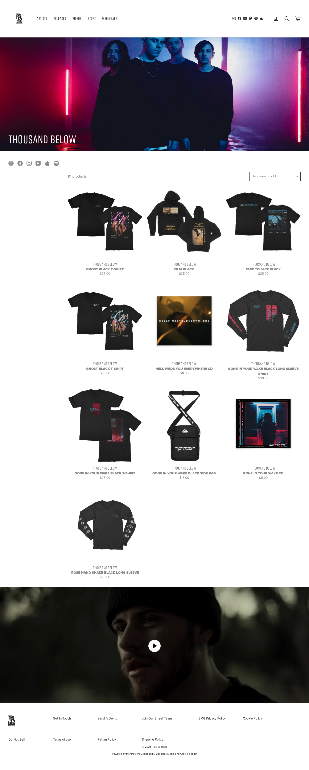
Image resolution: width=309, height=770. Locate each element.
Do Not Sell (16, 739)
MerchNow (132, 753)
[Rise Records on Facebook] (20, 163)
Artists (42, 18)
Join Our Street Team (157, 718)
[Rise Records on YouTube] (38, 163)
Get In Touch (62, 718)
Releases (60, 18)
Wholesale (109, 18)
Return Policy (107, 739)
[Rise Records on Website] (11, 163)
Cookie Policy (252, 718)
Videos (77, 18)
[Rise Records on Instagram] (29, 163)
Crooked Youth (188, 753)
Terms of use (62, 739)
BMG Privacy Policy (212, 718)
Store (92, 18)
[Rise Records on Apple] (47, 163)
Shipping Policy (152, 739)
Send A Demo (107, 718)
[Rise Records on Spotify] (56, 163)
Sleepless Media (165, 753)
